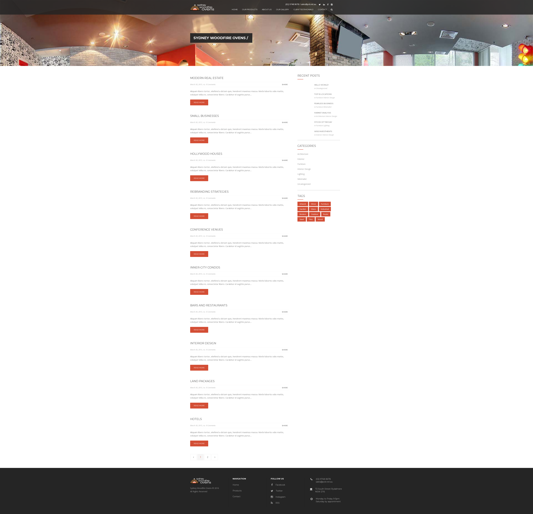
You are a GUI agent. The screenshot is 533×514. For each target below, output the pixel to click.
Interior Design (203, 343)
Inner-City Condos (205, 267)
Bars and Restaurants (208, 305)
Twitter (279, 491)
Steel (302, 219)
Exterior (319, 135)
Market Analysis (322, 113)
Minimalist (327, 107)
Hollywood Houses (206, 153)
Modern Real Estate (207, 78)
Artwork (303, 204)
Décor (313, 204)
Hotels (196, 419)
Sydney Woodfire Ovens (219, 38)
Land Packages (202, 381)
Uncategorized (321, 88)
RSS (277, 503)
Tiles (311, 219)
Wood (320, 219)
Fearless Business (323, 103)
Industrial (325, 209)
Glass (313, 209)
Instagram (280, 497)
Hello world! (321, 85)
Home (236, 485)
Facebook (280, 485)
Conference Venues (206, 229)
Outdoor (314, 214)
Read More (199, 102)
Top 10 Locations (323, 94)
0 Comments (211, 84)
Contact (236, 496)
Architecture (321, 116)
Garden (303, 209)
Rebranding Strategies (209, 191)
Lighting (326, 125)
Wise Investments (323, 131)
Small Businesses (204, 116)
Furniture (319, 97)
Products (237, 490)
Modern (303, 214)
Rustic (325, 214)
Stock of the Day (323, 122)
